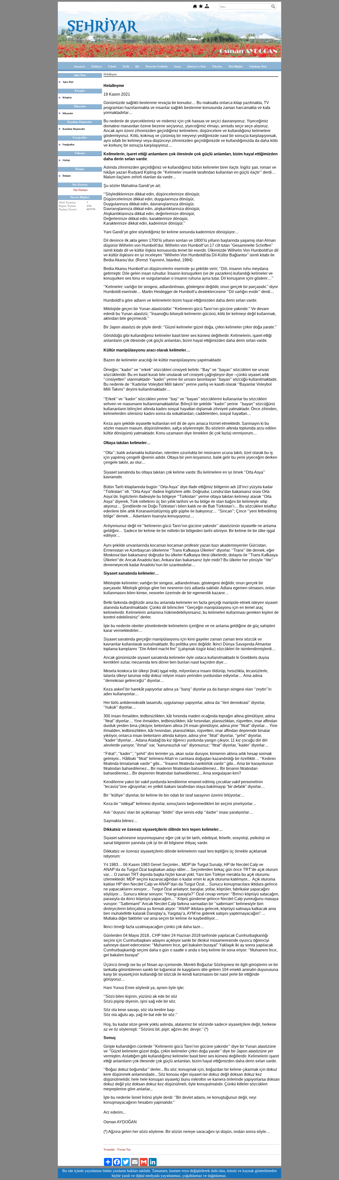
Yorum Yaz (124, 1149)
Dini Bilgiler (236, 66)
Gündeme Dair (258, 66)
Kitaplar (67, 97)
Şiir (137, 66)
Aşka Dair (68, 81)
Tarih (126, 66)
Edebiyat (96, 66)
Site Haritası (80, 190)
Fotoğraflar (68, 144)
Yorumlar (109, 1149)
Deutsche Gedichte (157, 66)
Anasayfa (79, 66)
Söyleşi (66, 160)
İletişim (66, 175)
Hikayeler (68, 113)
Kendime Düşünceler (74, 129)
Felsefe (112, 66)
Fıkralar (217, 66)
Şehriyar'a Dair (196, 66)
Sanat (177, 66)
